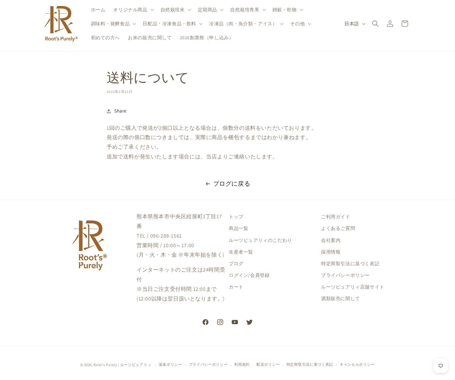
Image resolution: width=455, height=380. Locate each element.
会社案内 (330, 240)
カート (236, 287)
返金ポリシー (170, 364)
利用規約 (242, 364)
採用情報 (330, 252)
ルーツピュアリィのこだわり (260, 240)
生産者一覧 (241, 252)
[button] (132, 10)
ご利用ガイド (335, 217)
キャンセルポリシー (357, 364)
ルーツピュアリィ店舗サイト (352, 287)
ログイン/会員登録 (249, 275)
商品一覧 (238, 228)
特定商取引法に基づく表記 (350, 264)
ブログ (236, 264)
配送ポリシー (268, 364)
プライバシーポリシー (345, 275)
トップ (236, 217)
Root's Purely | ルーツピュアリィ (122, 364)
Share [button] (120, 111)
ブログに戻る (231, 183)
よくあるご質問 (338, 228)
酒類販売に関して (340, 298)
